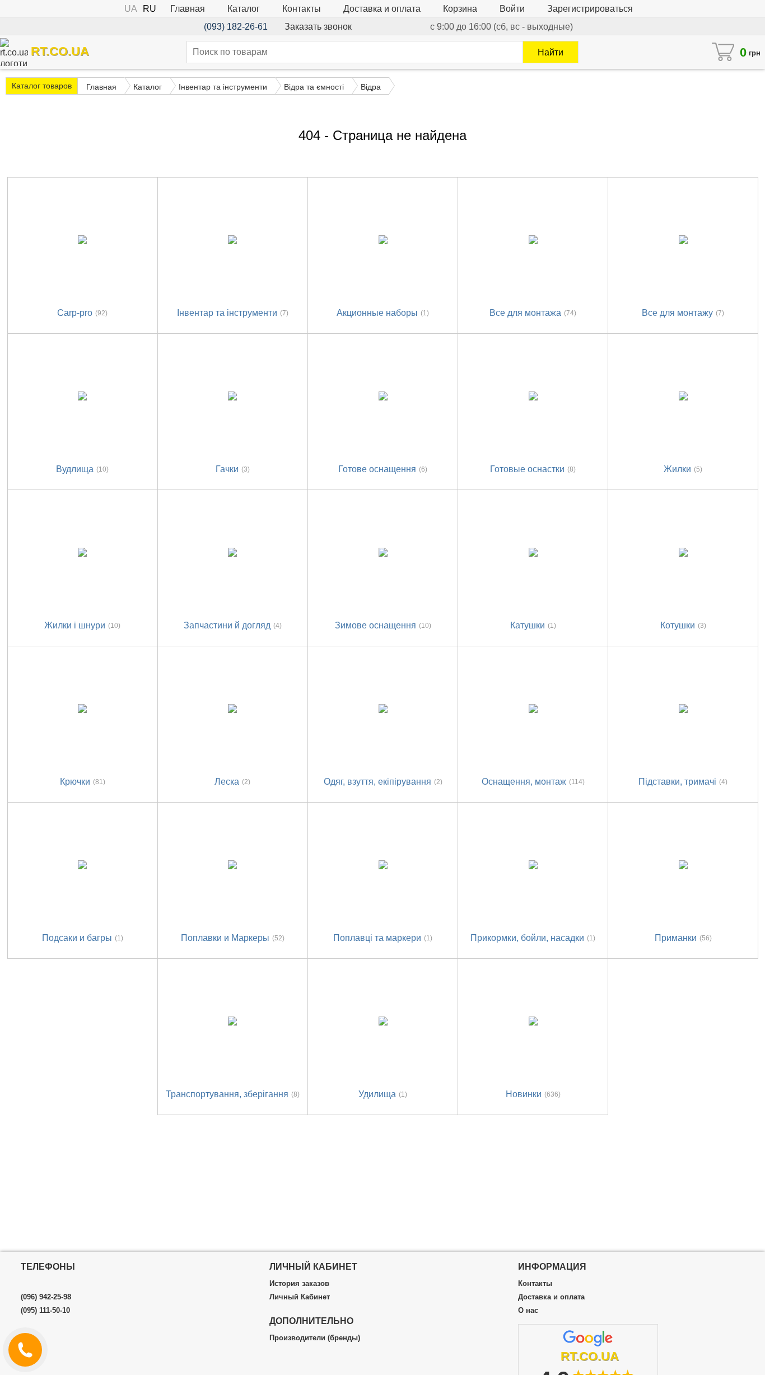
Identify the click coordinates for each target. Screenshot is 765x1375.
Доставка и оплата (382, 8)
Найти (550, 52)
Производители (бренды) (314, 1338)
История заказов (299, 1284)
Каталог (243, 8)
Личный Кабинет (299, 1297)
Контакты (301, 8)
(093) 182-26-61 (236, 26)
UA (130, 8)
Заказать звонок (318, 26)
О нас (528, 1311)
